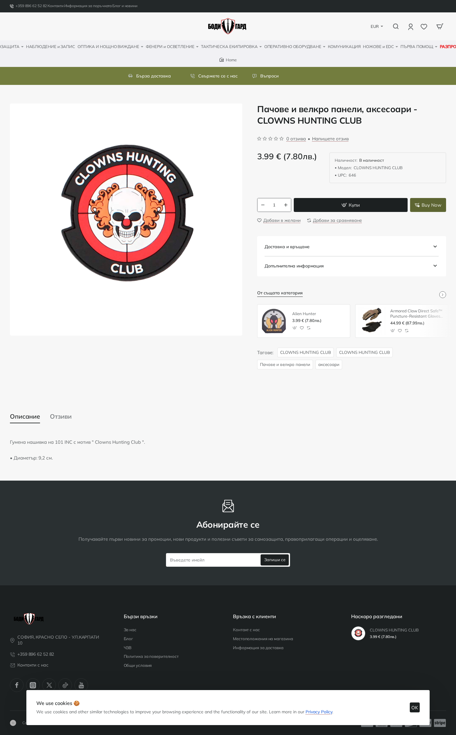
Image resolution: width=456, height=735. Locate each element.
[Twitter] (49, 685)
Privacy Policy (319, 712)
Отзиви (61, 416)
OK (414, 708)
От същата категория (280, 293)
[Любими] (424, 26)
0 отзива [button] (296, 139)
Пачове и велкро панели (285, 364)
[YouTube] (81, 685)
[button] (351, 205)
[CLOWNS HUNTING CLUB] (358, 633)
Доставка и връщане (287, 246)
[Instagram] (33, 685)
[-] (262, 205)
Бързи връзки (141, 616)
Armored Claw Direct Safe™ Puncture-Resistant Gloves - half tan (416, 313)
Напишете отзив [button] (330, 139)
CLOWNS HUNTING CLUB (305, 352)
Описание (25, 416)
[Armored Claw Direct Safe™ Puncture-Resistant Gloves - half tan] (372, 321)
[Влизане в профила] (411, 26)
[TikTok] (65, 685)
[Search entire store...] (396, 26)
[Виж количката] (440, 26)
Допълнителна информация (294, 266)
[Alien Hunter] (274, 321)
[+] (286, 205)
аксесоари (328, 364)
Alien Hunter (304, 313)
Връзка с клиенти (254, 616)
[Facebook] (17, 685)
